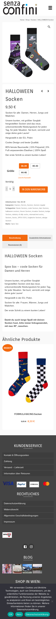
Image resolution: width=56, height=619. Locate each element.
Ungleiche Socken (34, 217)
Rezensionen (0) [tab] (15, 245)
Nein (19, 614)
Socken (30, 205)
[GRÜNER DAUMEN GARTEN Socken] (48, 91)
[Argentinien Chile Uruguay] (28, 568)
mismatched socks (36, 214)
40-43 (35, 166)
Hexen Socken (25, 211)
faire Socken (44, 208)
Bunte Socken (21, 208)
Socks (14, 217)
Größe (10, 171)
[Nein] (52, 601)
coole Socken (33, 208)
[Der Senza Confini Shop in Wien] (17, 568)
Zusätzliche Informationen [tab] (40, 238)
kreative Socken (38, 211)
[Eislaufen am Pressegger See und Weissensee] (38, 568)
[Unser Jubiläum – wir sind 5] (7, 568)
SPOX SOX (22, 217)
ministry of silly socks (20, 214)
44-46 (24, 172)
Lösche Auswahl (24, 178)
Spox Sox (15, 224)
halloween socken (12, 211)
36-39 (24, 166)
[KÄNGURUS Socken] (42, 91)
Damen (17, 205)
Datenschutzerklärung (37, 614)
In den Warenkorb (33, 189)
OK (10, 614)
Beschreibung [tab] (15, 238)
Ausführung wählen (28, 427)
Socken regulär (39, 205)
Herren (23, 205)
